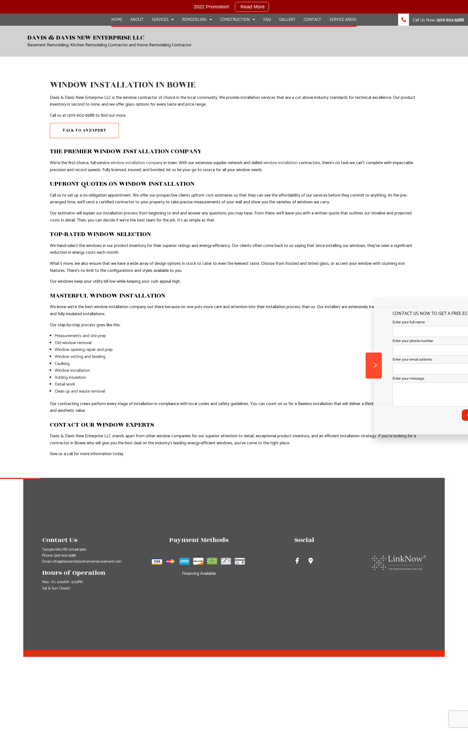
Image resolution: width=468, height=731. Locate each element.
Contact (312, 19)
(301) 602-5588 (65, 556)
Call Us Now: (438, 20)
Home (116, 19)
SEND (429, 415)
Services (160, 19)
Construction (235, 19)
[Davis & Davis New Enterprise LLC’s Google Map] (310, 561)
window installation (280, 163)
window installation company (136, 163)
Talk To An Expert (84, 130)
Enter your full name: (366, 322)
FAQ (267, 19)
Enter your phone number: (370, 341)
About (137, 19)
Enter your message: (366, 378)
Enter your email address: (369, 360)
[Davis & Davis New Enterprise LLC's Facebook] (297, 561)
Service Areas (343, 19)
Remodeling (194, 19)
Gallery (287, 19)
